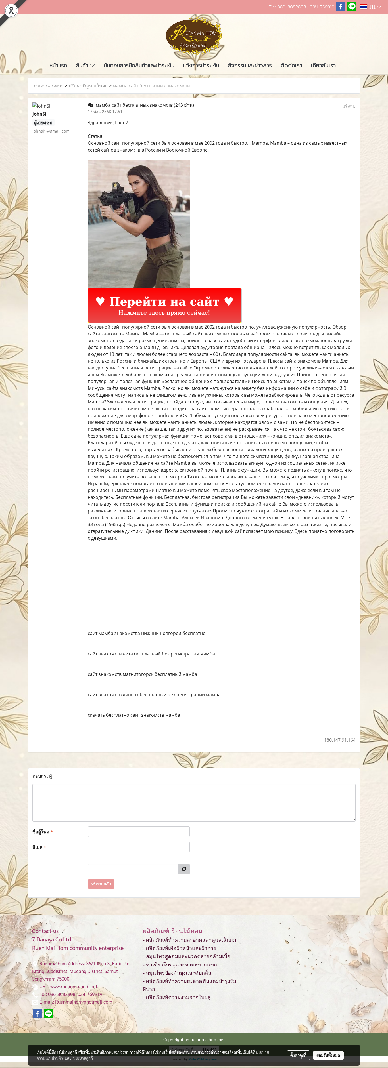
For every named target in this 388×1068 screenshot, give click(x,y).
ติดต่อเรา (291, 65)
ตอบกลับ (103, 884)
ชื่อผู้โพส (42, 832)
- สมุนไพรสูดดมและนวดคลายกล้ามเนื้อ (186, 956)
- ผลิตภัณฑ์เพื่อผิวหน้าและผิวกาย (179, 948)
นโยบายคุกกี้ (83, 1058)
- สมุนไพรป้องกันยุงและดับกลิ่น (177, 973)
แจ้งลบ (349, 106)
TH (372, 7)
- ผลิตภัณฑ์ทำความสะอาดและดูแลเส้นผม (189, 940)
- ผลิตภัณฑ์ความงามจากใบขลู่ (177, 997)
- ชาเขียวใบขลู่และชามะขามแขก (180, 965)
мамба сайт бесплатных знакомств (151, 86)
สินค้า (83, 65)
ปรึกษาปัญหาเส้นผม (88, 86)
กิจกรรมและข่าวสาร (250, 65)
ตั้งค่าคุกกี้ (298, 1055)
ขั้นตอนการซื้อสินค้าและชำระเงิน (139, 65)
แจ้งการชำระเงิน (201, 65)
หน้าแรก (58, 65)
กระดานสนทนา (48, 86)
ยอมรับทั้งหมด (328, 1055)
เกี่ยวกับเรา (323, 65)
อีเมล (39, 847)
